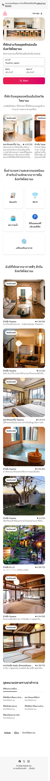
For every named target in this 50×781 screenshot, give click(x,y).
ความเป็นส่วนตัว (20, 768)
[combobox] (24, 62)
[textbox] (13, 72)
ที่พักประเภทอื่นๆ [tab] (10, 689)
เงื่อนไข (32, 768)
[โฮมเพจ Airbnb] (5, 13)
